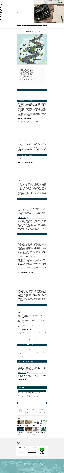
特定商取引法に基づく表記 (56, 0)
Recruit (32, 2)
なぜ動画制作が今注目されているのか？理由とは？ (27, 72)
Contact (36, 2)
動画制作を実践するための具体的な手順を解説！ (27, 79)
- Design (29, 465)
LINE (59, 2)
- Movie (29, 464)
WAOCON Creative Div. (20, 413)
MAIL (62, 2)
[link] (25, 414)
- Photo (29, 463)
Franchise (28, 2)
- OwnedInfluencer (34, 464)
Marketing (23, 2)
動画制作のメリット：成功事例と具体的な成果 (27, 74)
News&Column (12, 2)
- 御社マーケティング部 (35, 463)
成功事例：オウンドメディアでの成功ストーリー (27, 77)
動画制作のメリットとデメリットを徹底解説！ (26, 73)
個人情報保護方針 (50, 0)
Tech (34, 25)
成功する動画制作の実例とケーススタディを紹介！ (27, 76)
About (16, 2)
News (29, 25)
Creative (19, 2)
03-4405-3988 (21, 451)
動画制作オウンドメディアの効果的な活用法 (26, 71)
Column (24, 25)
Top (8, 2)
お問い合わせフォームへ (32, 452)
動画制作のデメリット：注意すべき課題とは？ (27, 75)
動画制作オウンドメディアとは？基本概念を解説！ (27, 70)
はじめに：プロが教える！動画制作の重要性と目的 (27, 69)
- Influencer (34, 465)
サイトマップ (61, 0)
